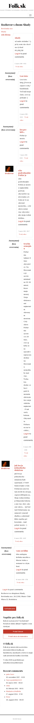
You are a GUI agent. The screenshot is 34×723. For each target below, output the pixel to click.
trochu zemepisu (27, 246)
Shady (3, 32)
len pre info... (23, 130)
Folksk (17, 5)
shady (17, 37)
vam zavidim (22, 550)
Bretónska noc (7, 28)
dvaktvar (9, 173)
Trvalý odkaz (19, 66)
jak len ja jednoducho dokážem (20, 467)
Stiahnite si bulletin (13, 691)
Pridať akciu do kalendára (18, 636)
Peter (8, 697)
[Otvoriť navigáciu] (30, 15)
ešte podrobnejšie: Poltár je (24, 172)
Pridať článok (18, 631)
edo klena (5, 35)
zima (8, 686)
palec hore (10, 674)
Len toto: (24, 76)
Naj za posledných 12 (14, 680)
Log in (17, 53)
